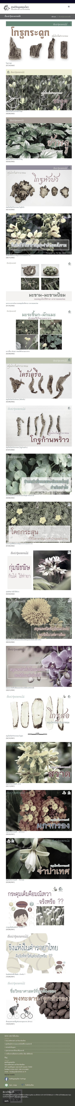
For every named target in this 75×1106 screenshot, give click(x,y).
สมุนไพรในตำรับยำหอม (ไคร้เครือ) (15, 399)
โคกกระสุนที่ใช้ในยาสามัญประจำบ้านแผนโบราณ (19, 544)
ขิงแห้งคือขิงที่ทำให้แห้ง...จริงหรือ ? (15, 974)
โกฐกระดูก (9, 63)
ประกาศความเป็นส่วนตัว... (21, 1096)
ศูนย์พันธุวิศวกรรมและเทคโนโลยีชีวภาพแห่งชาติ (18, 1044)
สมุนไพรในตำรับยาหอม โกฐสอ (14, 736)
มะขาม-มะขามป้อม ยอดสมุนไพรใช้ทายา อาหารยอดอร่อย (22, 303)
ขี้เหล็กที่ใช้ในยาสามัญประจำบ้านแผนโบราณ (18, 255)
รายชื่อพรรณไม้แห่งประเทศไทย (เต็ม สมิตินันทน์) (19, 1054)
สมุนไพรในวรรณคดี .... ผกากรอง (15, 832)
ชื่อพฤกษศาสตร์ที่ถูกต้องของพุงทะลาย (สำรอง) (19, 1022)
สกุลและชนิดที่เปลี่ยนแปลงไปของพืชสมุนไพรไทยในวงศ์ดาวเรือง (23, 640)
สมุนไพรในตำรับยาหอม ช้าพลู (14, 159)
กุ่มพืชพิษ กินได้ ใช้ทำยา (12, 591)
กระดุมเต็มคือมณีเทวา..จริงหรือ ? (15, 927)
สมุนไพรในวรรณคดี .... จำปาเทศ (15, 880)
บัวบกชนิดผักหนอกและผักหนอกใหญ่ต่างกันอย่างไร (20, 495)
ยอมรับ (6, 1101)
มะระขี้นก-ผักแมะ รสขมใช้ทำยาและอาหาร (18, 351)
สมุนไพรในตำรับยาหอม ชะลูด (14, 111)
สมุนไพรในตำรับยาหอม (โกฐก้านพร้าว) (16, 447)
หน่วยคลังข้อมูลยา (10, 1047)
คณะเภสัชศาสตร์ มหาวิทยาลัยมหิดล (15, 1041)
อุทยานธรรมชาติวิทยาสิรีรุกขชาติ (14, 1050)
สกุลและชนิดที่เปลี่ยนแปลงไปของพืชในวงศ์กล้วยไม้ (20, 688)
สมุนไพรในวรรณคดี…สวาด (13, 784)
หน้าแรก (53, 17)
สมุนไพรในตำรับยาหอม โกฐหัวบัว (15, 207)
